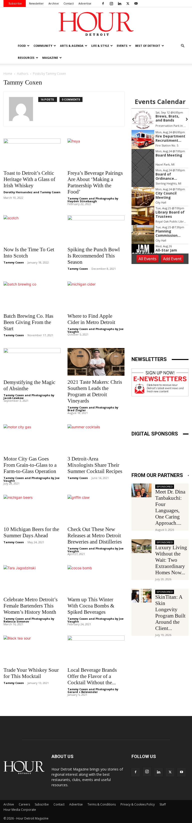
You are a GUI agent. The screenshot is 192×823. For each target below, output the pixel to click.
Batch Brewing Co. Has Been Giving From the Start (28, 322)
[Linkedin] (119, 3)
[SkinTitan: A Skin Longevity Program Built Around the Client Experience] (142, 595)
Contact (69, 3)
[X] (128, 3)
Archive (53, 3)
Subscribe (15, 3)
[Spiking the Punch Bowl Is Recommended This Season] (96, 229)
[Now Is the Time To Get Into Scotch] (32, 229)
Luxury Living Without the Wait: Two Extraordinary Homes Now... (171, 560)
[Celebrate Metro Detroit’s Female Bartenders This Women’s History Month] (32, 579)
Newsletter (36, 3)
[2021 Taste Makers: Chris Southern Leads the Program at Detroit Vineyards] (96, 362)
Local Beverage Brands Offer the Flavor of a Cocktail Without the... (92, 676)
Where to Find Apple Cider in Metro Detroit (91, 319)
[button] (182, 46)
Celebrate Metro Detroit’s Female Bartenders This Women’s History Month (31, 605)
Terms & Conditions (102, 804)
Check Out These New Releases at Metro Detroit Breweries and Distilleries (95, 535)
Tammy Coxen (50, 192)
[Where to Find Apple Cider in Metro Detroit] (96, 296)
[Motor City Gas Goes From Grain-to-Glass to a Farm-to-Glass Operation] (32, 438)
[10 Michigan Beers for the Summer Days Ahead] (32, 509)
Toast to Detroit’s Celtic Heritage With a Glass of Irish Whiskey (29, 179)
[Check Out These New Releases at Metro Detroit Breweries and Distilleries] (96, 509)
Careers (24, 804)
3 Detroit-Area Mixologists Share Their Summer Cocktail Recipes (95, 465)
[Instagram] (111, 3)
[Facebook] (103, 3)
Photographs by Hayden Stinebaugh (93, 199)
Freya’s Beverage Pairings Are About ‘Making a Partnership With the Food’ (95, 182)
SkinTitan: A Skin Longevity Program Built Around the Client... (170, 612)
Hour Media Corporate (20, 810)
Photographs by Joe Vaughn (96, 330)
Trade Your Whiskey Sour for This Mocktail (31, 673)
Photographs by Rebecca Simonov (29, 620)
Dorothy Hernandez (18, 192)
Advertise (84, 3)
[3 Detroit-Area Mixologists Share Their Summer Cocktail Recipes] (96, 438)
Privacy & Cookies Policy (137, 804)
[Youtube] (136, 3)
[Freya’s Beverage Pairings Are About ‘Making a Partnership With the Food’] (96, 152)
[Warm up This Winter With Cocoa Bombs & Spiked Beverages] (96, 579)
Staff (163, 804)
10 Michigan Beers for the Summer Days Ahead (31, 532)
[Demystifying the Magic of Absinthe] (32, 362)
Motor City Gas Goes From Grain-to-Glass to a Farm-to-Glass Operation (30, 465)
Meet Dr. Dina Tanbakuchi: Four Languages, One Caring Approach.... (170, 507)
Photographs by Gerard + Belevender (93, 690)
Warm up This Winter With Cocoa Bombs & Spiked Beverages (91, 605)
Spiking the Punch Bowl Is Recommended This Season (94, 255)
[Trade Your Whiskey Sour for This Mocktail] (32, 650)
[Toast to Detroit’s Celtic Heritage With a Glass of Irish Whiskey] (32, 152)
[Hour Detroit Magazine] (96, 24)
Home (8, 74)
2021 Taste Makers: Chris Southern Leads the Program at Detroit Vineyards (95, 391)
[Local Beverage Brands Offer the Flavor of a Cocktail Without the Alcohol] (96, 650)
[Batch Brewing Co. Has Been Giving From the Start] (32, 296)
